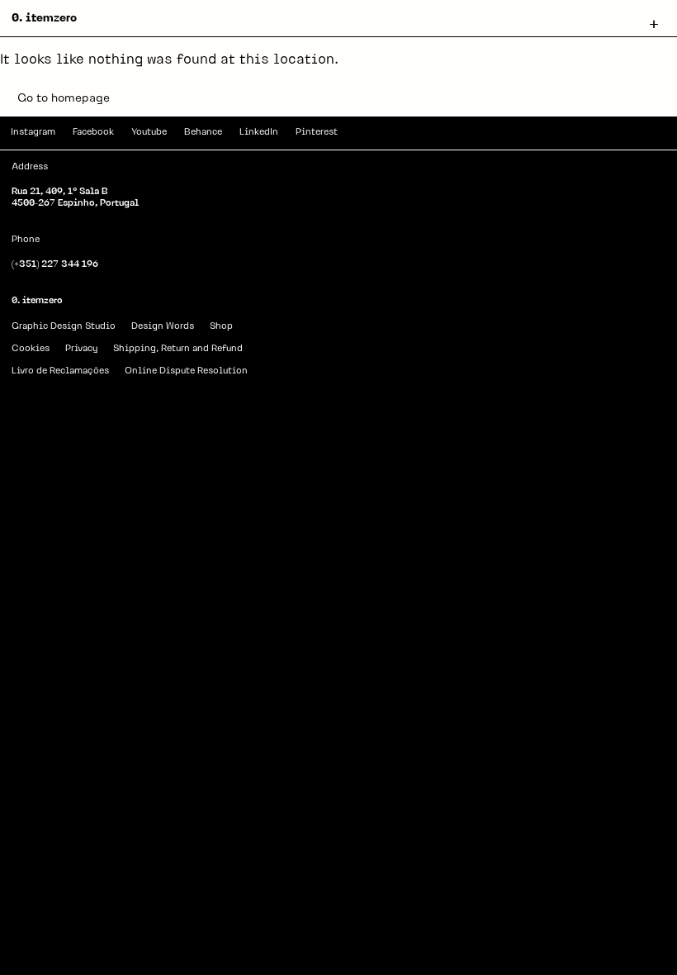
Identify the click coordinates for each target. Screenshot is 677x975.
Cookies (31, 349)
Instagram (33, 132)
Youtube (149, 132)
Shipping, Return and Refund (178, 349)
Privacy (81, 349)
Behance (203, 132)
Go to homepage (63, 99)
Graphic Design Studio (64, 326)
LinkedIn (258, 132)
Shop (221, 326)
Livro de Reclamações (60, 371)
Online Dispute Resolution (186, 371)
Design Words (162, 326)
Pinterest (317, 132)
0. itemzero (44, 18)
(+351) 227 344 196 (55, 264)
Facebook (93, 132)
